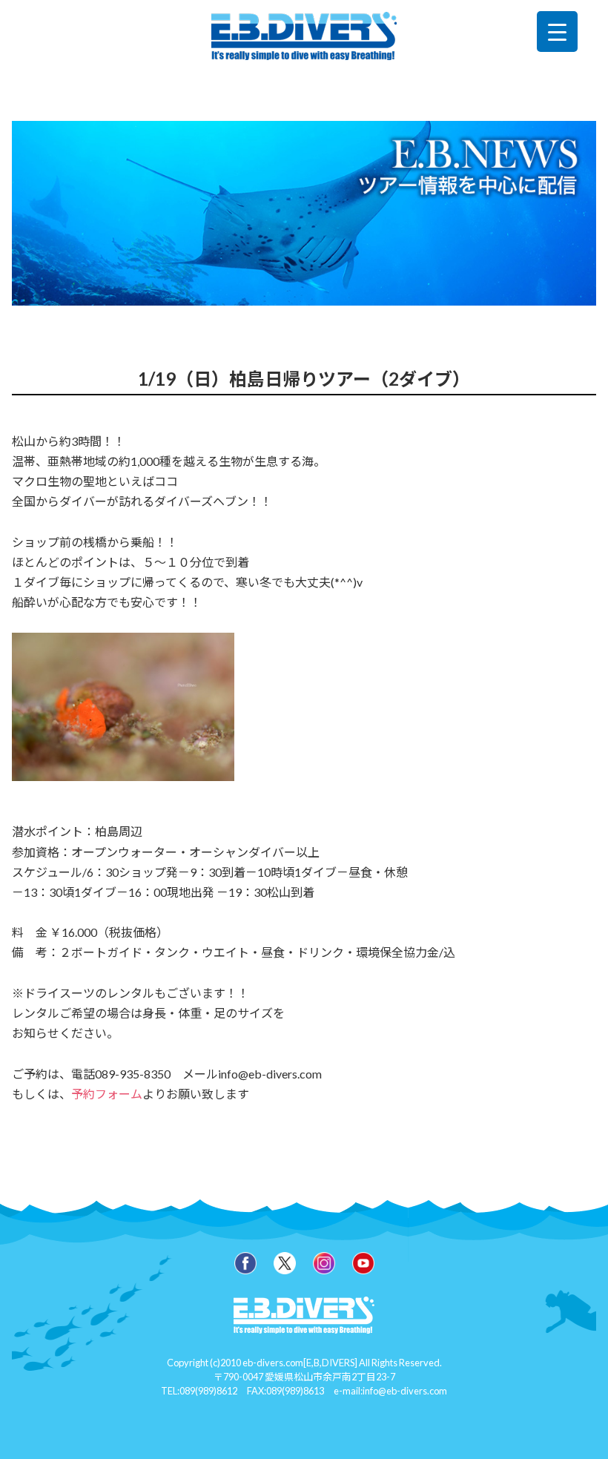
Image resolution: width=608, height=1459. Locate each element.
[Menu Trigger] (557, 31)
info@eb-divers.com (405, 1391)
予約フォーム (106, 1094)
